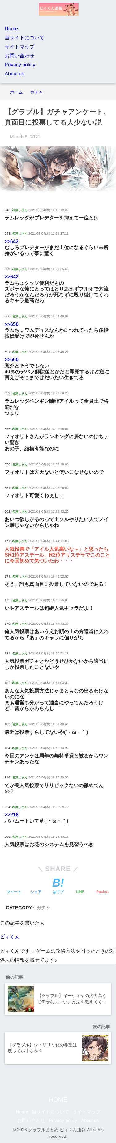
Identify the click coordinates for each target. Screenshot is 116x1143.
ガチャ (43, 907)
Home (11, 28)
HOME (58, 1099)
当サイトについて (24, 37)
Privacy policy (20, 64)
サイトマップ (19, 46)
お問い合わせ (19, 55)
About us (14, 73)
